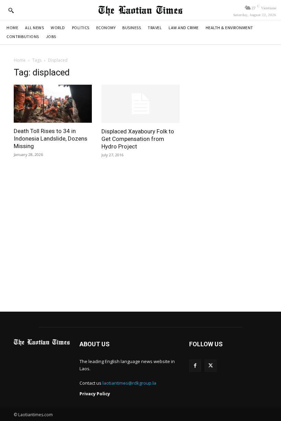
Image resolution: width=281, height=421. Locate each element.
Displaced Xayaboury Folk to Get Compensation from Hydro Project (137, 139)
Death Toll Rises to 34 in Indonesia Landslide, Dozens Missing (50, 138)
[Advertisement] (140, 240)
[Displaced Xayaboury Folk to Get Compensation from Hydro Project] (140, 104)
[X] (211, 366)
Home (20, 60)
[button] (11, 10)
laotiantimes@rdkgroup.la (129, 383)
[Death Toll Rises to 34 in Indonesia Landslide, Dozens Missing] (53, 104)
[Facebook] (195, 366)
